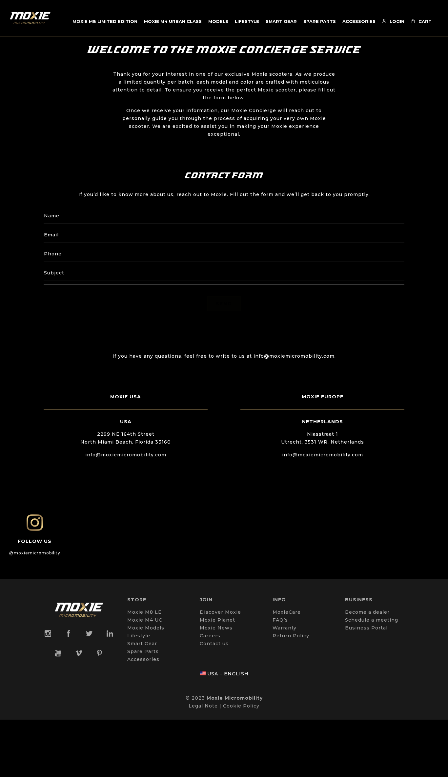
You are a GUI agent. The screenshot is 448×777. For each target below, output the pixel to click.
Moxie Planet (217, 620)
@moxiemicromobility (34, 552)
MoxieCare (287, 612)
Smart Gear (281, 21)
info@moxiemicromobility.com (125, 455)
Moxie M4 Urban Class (173, 21)
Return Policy (291, 636)
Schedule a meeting (371, 620)
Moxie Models (145, 628)
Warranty (284, 628)
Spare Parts (319, 21)
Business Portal (366, 628)
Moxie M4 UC (144, 620)
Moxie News (216, 628)
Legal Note (203, 706)
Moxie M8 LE (144, 612)
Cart (425, 21)
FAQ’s (280, 620)
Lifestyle (247, 21)
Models (218, 21)
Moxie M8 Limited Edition (104, 21)
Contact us (214, 644)
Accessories (359, 21)
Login (397, 21)
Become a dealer (367, 612)
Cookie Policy (241, 706)
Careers (210, 636)
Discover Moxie (220, 612)
